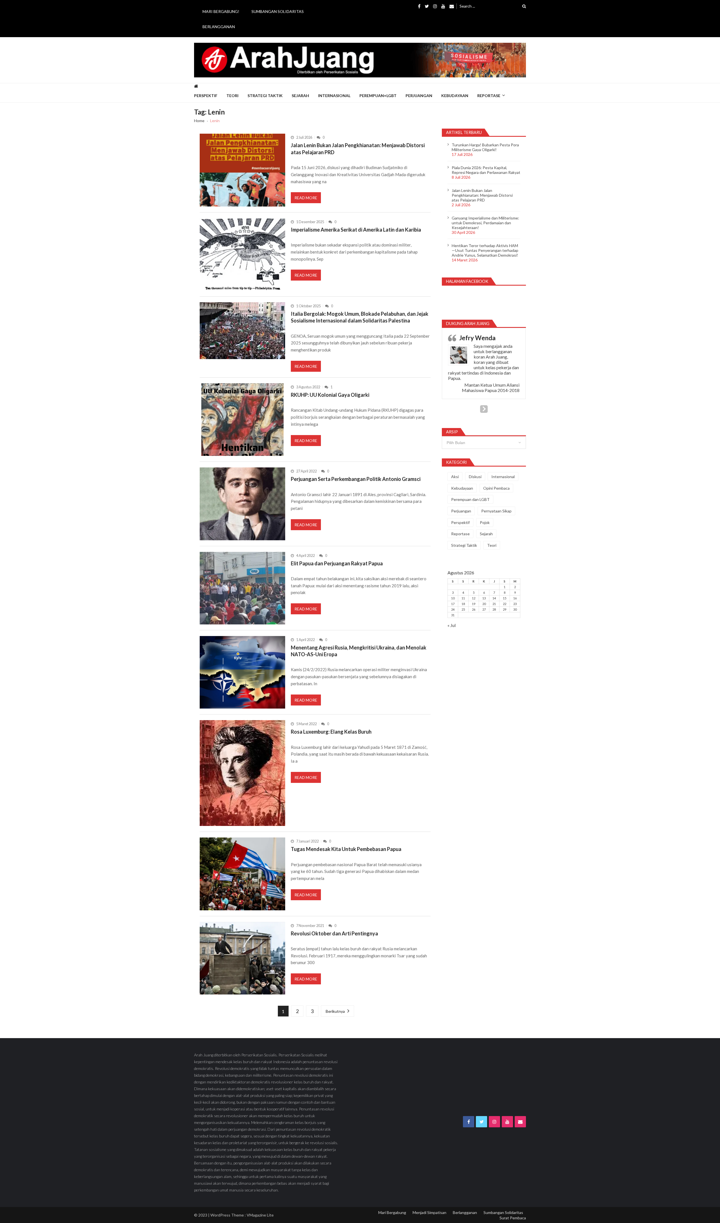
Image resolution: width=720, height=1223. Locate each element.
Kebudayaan (454, 95)
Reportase (488, 95)
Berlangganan (218, 26)
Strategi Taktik (265, 95)
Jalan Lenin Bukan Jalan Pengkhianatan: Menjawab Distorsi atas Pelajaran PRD (358, 148)
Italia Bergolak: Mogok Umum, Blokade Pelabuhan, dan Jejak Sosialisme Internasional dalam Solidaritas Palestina (359, 317)
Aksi (455, 476)
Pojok (485, 522)
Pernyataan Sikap (496, 511)
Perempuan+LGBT (378, 95)
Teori (232, 95)
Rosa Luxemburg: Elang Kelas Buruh (331, 732)
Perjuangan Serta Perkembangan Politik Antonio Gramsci (355, 479)
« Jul (451, 625)
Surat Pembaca (513, 1217)
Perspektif (205, 95)
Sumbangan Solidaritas (277, 11)
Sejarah (300, 95)
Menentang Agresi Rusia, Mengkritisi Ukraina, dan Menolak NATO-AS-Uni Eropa (358, 650)
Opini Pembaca (496, 488)
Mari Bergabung (392, 1212)
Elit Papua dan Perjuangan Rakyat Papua (337, 563)
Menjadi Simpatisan (429, 1212)
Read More (305, 197)
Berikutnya (335, 1011)
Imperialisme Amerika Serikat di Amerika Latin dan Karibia (356, 230)
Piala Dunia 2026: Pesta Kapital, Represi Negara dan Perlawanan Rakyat (486, 170)
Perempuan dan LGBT (470, 499)
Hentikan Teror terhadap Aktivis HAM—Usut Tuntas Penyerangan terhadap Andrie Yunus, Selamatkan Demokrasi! (485, 250)
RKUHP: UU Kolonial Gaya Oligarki (330, 395)
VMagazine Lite (260, 1215)
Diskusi (475, 476)
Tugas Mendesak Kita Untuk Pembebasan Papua (346, 849)
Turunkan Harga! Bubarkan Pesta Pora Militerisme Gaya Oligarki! (485, 147)
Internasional (334, 95)
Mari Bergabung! (220, 11)
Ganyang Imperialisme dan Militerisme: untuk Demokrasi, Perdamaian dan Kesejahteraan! (485, 223)
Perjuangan (419, 95)
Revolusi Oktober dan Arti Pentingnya (334, 933)
